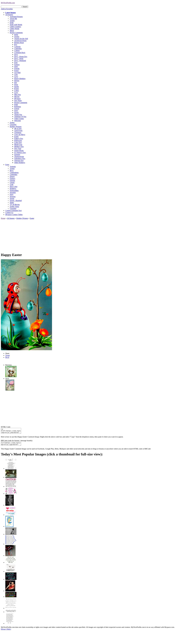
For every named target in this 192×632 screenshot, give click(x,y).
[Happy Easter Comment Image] (10, 376)
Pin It (7, 357)
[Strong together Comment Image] (10, 579)
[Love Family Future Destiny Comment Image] (10, 544)
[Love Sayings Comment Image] (10, 468)
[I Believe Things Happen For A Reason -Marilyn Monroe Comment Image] (9, 505)
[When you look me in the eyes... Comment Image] (10, 608)
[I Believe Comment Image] (10, 571)
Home (3, 218)
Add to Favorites (7, 9)
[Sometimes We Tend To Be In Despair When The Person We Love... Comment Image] (10, 493)
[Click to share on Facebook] (26, 304)
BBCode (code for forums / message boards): (17, 441)
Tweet (7, 355)
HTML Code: (6, 427)
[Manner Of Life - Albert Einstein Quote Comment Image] (10, 562)
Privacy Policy (6, 629)
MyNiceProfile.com (8, 3)
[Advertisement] (67, 234)
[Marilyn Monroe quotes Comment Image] (10, 591)
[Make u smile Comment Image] (10, 612)
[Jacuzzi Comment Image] (10, 477)
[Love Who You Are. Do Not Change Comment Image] (10, 515)
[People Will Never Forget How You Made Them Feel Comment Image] (10, 597)
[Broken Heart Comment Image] (10, 555)
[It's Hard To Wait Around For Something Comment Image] (10, 534)
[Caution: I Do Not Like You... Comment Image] (10, 486)
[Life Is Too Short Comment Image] (9, 623)
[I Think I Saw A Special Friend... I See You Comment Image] (9, 526)
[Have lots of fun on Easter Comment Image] (9, 390)
